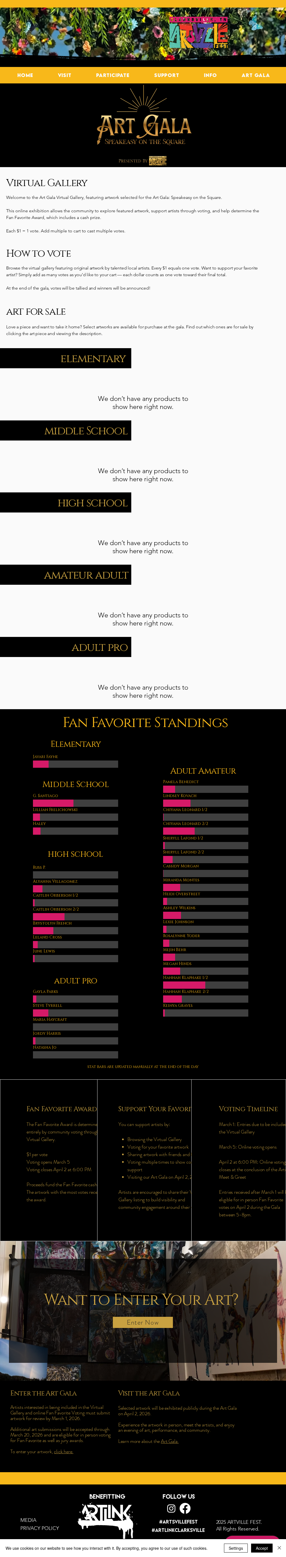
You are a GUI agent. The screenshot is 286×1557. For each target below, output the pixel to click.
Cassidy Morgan (181, 866)
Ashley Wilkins (179, 908)
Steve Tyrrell (47, 1005)
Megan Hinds (177, 963)
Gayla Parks (45, 991)
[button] (64, 75)
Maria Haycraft (50, 1019)
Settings (236, 1548)
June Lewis (44, 951)
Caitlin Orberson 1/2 (55, 895)
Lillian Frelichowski (55, 809)
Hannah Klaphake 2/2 (186, 991)
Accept (262, 1548)
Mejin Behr (174, 949)
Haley (39, 823)
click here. (63, 1451)
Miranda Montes (181, 880)
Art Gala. (169, 1441)
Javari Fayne (45, 756)
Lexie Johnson (178, 922)
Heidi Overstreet (181, 894)
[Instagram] (171, 1508)
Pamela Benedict (181, 781)
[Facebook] (185, 1508)
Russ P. (39, 867)
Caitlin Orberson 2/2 (56, 909)
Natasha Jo (44, 1047)
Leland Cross (47, 937)
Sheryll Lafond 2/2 (183, 852)
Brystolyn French (52, 923)
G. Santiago (45, 795)
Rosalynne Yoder (181, 935)
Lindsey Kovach (180, 795)
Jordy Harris (47, 1033)
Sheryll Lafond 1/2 (183, 838)
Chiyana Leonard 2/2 (185, 823)
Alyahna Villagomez (55, 881)
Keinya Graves (178, 1005)
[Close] (279, 1548)
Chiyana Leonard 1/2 (185, 809)
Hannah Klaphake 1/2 (185, 977)
